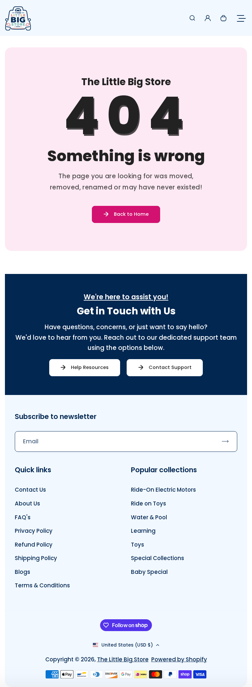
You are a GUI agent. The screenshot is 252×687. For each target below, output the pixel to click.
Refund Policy (33, 545)
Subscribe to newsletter (55, 416)
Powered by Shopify (179, 659)
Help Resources (90, 367)
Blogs (22, 572)
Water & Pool (149, 517)
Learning (143, 531)
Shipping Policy (36, 558)
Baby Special (149, 572)
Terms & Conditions (42, 585)
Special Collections (157, 558)
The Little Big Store (123, 659)
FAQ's (23, 517)
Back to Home (131, 214)
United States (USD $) (127, 645)
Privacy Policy (33, 531)
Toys (137, 545)
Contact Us (30, 490)
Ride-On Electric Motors (163, 490)
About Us (27, 503)
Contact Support (170, 367)
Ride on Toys (148, 503)
